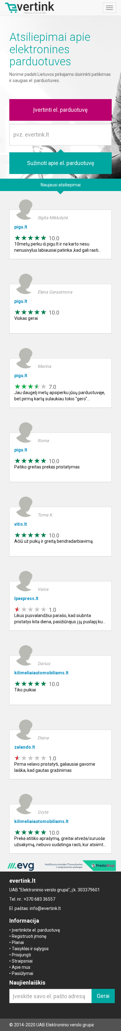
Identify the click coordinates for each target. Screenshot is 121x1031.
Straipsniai (22, 961)
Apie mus (21, 967)
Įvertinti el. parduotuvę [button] (60, 110)
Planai (18, 942)
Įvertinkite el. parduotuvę (36, 930)
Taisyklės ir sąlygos (30, 948)
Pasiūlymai (22, 973)
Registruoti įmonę (29, 936)
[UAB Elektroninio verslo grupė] (60, 866)
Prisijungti (21, 954)
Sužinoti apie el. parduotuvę (60, 163)
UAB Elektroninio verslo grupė (65, 1024)
